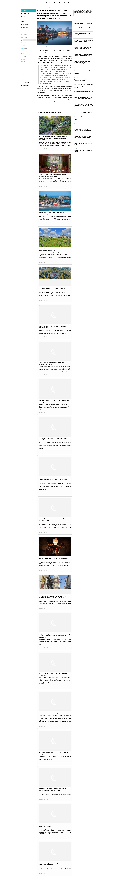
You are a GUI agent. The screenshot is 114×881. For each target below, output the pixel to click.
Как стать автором (25, 71)
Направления (26, 13)
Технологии (26, 21)
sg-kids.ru (25, 56)
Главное (25, 7)
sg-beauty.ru (25, 51)
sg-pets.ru (25, 59)
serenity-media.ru (27, 42)
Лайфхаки (25, 19)
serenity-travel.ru (27, 40)
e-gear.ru (25, 53)
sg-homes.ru (25, 48)
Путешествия (26, 24)
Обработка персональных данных (27, 76)
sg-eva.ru (25, 45)
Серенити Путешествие (57, 2)
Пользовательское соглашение (28, 79)
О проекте (23, 69)
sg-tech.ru (25, 61)
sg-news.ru (25, 34)
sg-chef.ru (25, 37)
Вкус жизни (26, 16)
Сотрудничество (24, 73)
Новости (25, 10)
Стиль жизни (26, 27)
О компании (24, 67)
